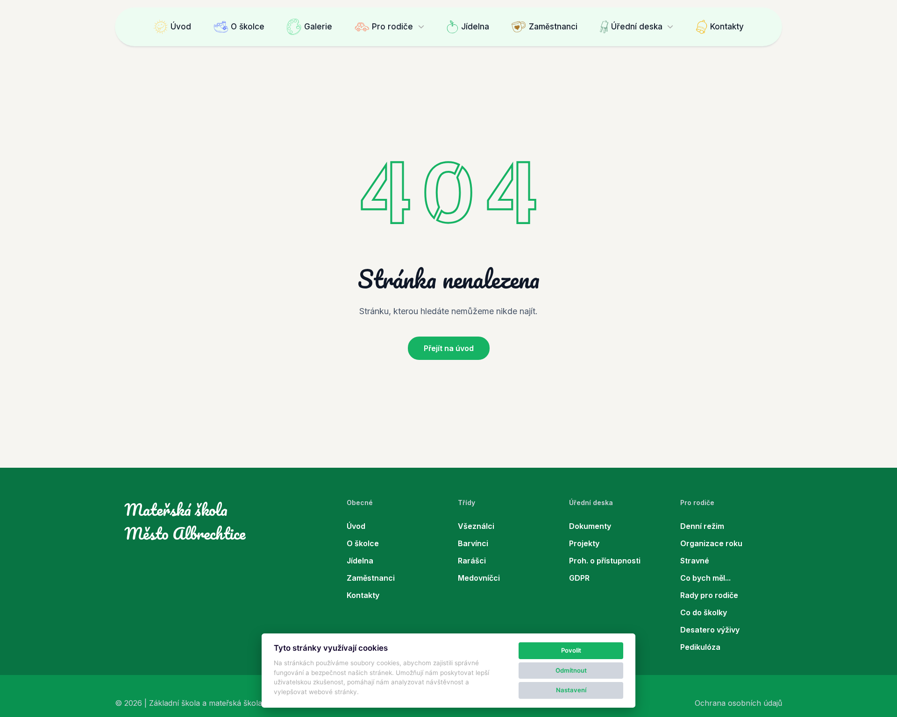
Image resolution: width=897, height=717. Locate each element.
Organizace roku (711, 543)
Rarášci (472, 560)
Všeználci (476, 526)
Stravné (694, 560)
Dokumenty (590, 526)
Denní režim (702, 526)
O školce (247, 26)
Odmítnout (571, 670)
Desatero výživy (710, 629)
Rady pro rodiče (709, 595)
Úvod (181, 26)
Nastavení (571, 690)
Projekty (584, 543)
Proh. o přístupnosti (605, 560)
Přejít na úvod (449, 348)
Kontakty (727, 26)
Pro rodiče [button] (392, 26)
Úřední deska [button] (636, 26)
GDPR (579, 578)
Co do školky (703, 612)
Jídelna (475, 26)
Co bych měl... (705, 578)
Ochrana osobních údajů (738, 703)
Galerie (318, 26)
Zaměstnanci (553, 26)
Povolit (571, 650)
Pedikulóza (700, 647)
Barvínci (473, 543)
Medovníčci (479, 578)
